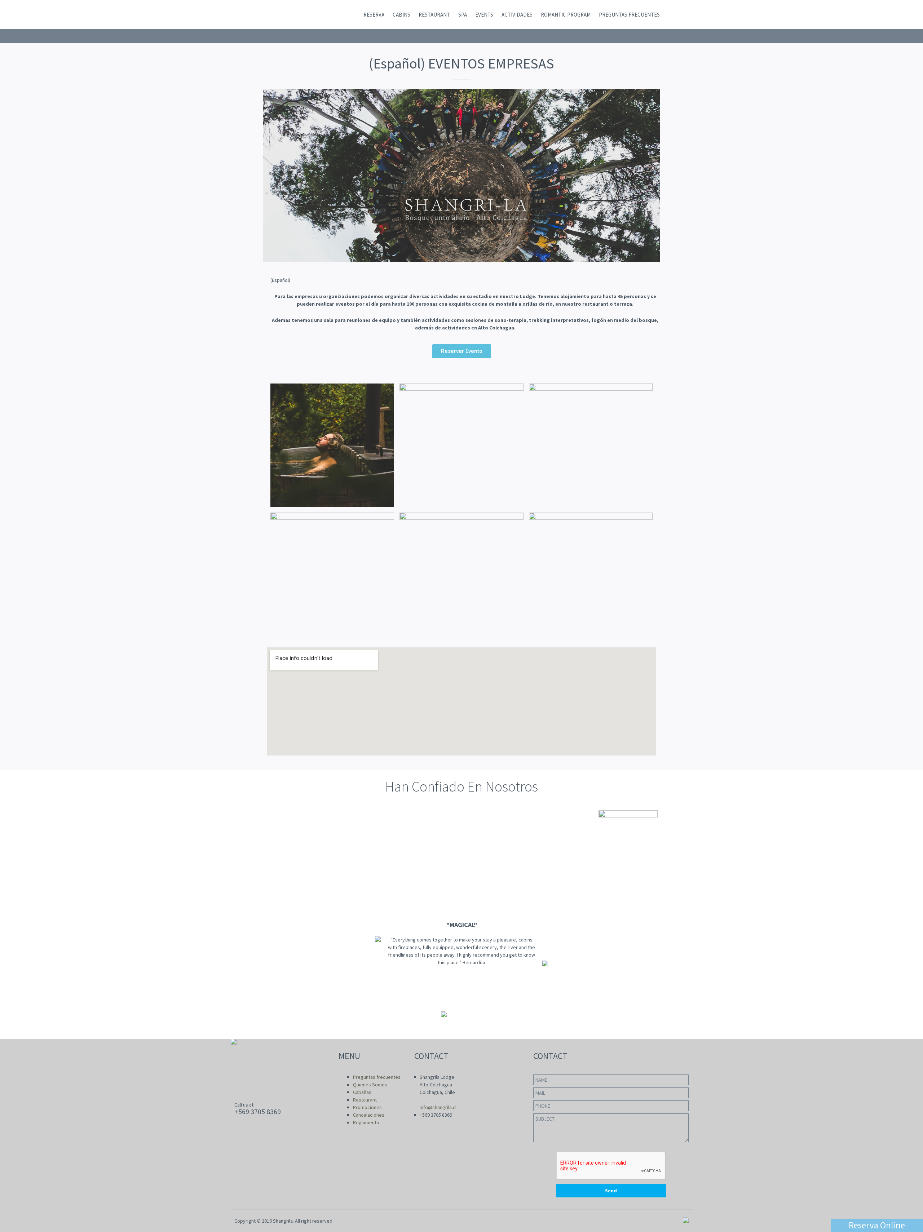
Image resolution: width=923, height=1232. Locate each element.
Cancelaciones (368, 1115)
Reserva (373, 14)
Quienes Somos (370, 1084)
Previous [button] (9, 957)
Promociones (367, 1107)
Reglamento (366, 1122)
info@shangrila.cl (438, 1107)
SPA (462, 14)
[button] (461, 351)
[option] (461, 958)
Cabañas (362, 1092)
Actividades (517, 14)
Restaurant (434, 14)
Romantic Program (566, 14)
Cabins (401, 14)
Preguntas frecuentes (629, 14)
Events (484, 14)
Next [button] (914, 957)
